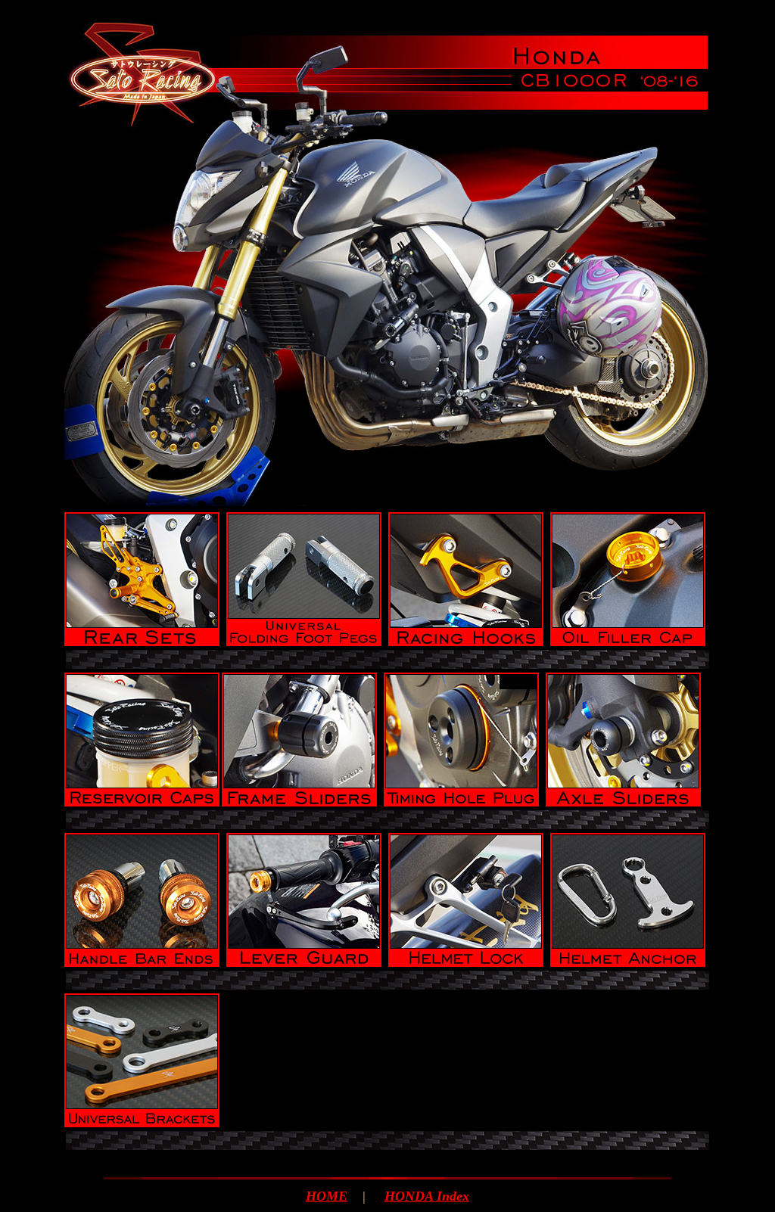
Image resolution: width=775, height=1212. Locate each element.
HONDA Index (426, 1196)
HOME (326, 1196)
